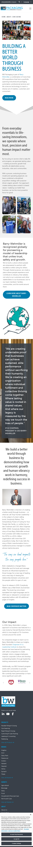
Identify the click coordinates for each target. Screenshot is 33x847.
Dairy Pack (4, 755)
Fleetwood (4, 758)
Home (3, 17)
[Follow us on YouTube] (8, 714)
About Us (4, 810)
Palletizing (4, 739)
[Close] (31, 815)
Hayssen (4, 766)
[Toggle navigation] (30, 8)
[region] (16, 829)
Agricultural (5, 785)
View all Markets (6, 802)
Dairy (3, 791)
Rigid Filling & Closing (8, 731)
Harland (3, 763)
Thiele (3, 774)
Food (3, 793)
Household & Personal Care (10, 796)
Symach (3, 771)
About (9, 17)
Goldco (3, 761)
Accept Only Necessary (16, 834)
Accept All (16, 839)
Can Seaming (5, 728)
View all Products (6, 742)
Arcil (2, 753)
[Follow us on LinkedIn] (3, 714)
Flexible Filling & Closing (9, 726)
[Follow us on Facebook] (13, 714)
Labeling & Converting (8, 736)
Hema (3, 769)
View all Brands (6, 777)
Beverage (4, 788)
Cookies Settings (16, 843)
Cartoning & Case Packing (9, 733)
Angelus (3, 750)
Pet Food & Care (6, 799)
